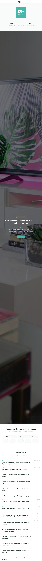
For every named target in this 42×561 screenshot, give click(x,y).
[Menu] (23, 2)
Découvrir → (21, 236)
